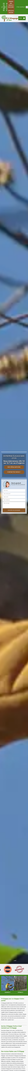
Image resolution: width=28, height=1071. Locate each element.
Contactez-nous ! (14, 472)
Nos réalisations (14, 467)
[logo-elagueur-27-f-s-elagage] (9, 18)
